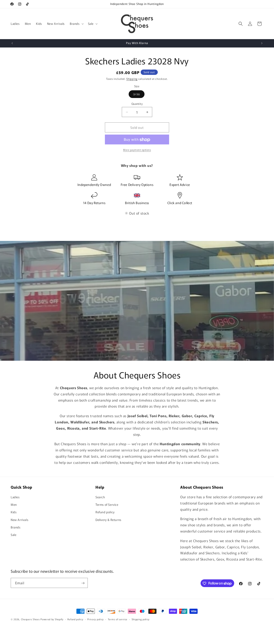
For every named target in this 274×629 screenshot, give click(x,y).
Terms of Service (106, 504)
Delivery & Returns (108, 520)
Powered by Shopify (51, 619)
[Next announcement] (262, 43)
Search (100, 497)
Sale (13, 535)
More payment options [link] (137, 150)
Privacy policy (95, 619)
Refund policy (105, 512)
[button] (76, 23)
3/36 (138, 95)
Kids (13, 512)
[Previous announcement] (12, 43)
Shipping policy (141, 619)
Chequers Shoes (30, 619)
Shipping (131, 78)
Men (14, 504)
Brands (16, 527)
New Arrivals (19, 520)
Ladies (15, 497)
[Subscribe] (83, 583)
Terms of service (117, 619)
